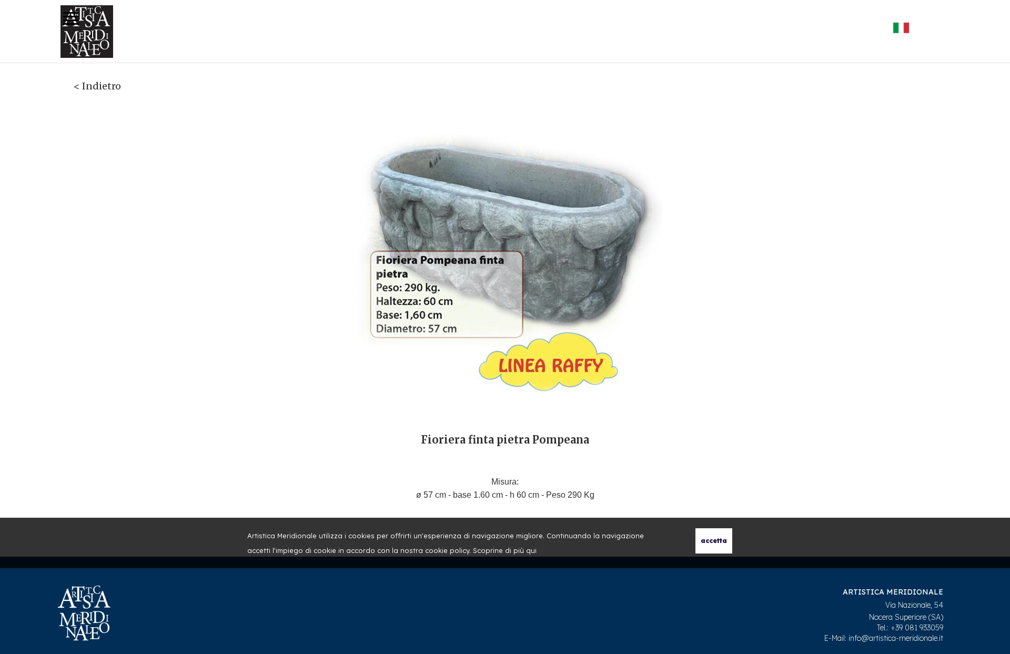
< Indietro (97, 86)
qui (531, 550)
